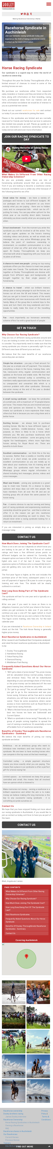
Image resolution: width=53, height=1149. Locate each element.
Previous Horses (12, 1140)
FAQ (7, 1128)
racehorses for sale (31, 110)
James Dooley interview (15, 1117)
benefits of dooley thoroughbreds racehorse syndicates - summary (26, 927)
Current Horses (12, 1137)
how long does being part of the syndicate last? (25, 908)
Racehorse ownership (12, 1111)
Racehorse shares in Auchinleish (17, 1131)
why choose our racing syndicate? (21, 899)
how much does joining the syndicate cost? (25, 903)
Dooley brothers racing (13, 1114)
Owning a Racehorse (14, 1125)
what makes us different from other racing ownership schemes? (25, 892)
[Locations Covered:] (3, 4)
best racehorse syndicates (18, 915)
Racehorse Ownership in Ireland (37, 627)
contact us (10, 933)
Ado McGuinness (12, 1146)
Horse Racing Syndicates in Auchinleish (22, 1122)
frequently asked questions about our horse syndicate (25, 920)
